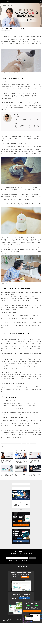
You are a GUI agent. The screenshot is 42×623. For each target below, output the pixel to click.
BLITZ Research (21, 603)
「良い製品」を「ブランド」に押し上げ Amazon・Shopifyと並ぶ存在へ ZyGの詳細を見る (21, 471)
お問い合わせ (9, 619)
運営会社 (4, 619)
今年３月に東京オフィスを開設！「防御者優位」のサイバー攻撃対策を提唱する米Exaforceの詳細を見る (21, 458)
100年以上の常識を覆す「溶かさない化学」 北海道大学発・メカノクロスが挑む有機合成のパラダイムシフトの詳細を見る (7, 471)
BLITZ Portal (21, 581)
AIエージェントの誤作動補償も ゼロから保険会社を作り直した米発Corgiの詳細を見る (7, 458)
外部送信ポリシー (6, 620)
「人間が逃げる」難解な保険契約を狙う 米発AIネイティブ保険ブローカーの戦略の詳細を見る (35, 458)
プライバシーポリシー (15, 560)
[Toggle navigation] (40, 1)
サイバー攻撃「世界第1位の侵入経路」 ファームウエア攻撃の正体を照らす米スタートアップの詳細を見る (35, 471)
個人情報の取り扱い (25, 560)
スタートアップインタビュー (5, 30)
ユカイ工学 (26, 39)
